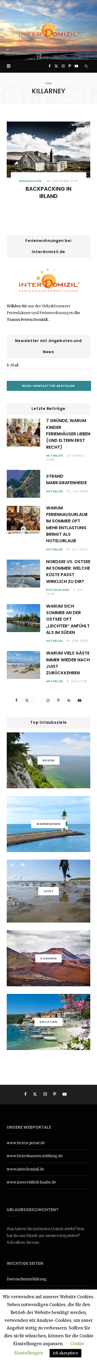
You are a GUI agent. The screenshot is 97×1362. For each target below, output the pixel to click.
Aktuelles (54, 456)
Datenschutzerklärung (27, 1279)
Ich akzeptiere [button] (65, 1353)
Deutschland (58, 590)
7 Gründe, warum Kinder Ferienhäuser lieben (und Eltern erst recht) (68, 433)
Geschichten (30, 181)
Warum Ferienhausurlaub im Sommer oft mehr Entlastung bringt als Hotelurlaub (67, 524)
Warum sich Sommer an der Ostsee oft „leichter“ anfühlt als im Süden (68, 619)
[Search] (86, 66)
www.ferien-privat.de (26, 1143)
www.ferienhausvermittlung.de (35, 1156)
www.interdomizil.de (25, 1169)
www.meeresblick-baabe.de (31, 1182)
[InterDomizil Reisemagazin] (48, 29)
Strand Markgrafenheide (66, 479)
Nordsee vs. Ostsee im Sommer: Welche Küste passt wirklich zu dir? (68, 572)
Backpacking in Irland (48, 192)
